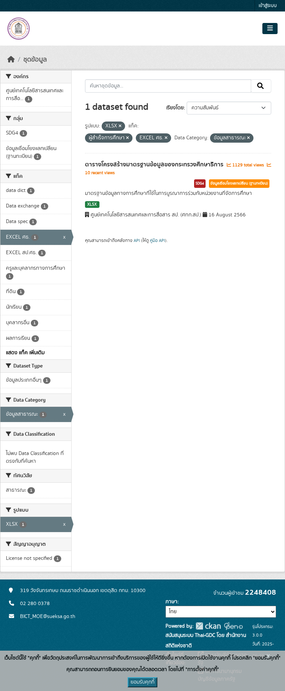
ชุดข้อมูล (35, 59)
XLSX (92, 204)
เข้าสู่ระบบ (268, 5)
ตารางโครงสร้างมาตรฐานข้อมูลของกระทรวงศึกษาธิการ (155, 164)
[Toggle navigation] (270, 28)
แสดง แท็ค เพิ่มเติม (25, 352)
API (137, 240)
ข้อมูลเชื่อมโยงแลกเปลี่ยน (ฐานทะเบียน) (239, 183)
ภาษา (171, 601)
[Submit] (261, 86)
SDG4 (200, 183)
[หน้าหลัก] (11, 59)
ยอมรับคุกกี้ (142, 682)
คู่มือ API (157, 240)
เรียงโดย (175, 108)
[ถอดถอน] (120, 126)
